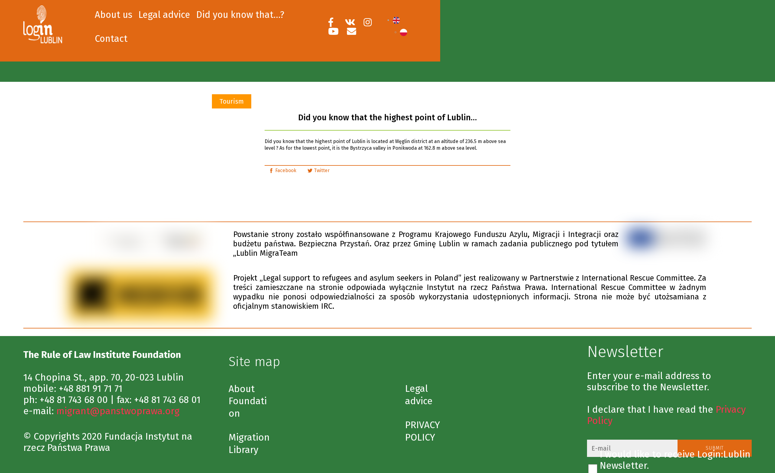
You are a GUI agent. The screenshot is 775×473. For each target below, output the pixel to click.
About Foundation (248, 401)
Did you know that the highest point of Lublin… (387, 117)
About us (113, 14)
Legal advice (164, 14)
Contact (111, 38)
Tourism (231, 101)
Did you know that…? (240, 14)
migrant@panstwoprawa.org (118, 411)
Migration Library (249, 443)
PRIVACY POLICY (422, 431)
